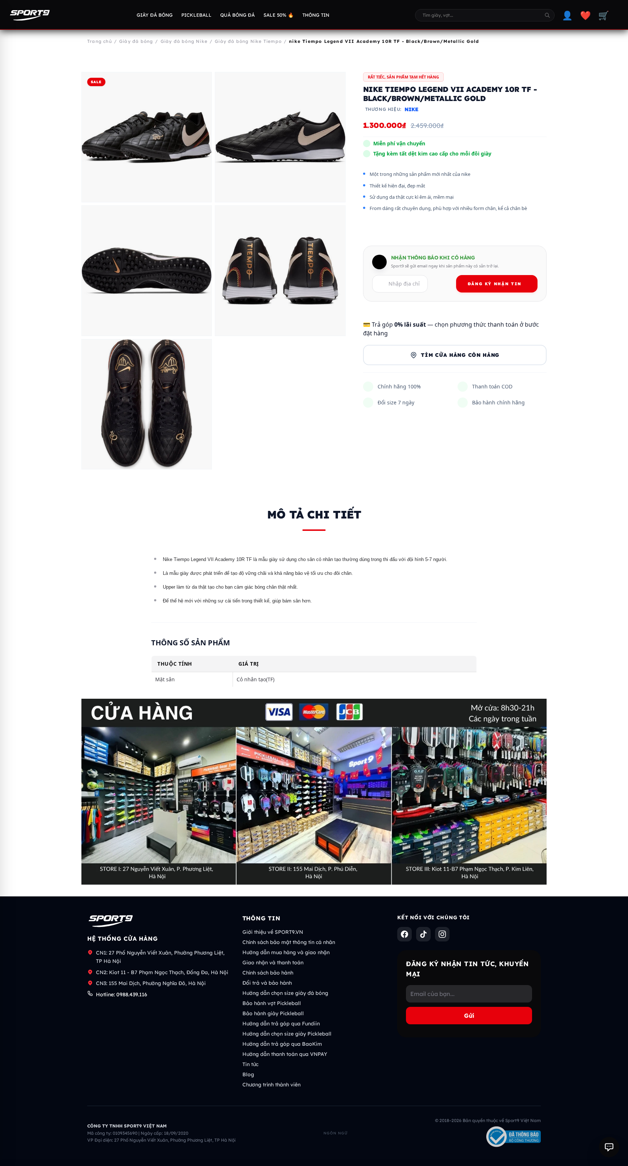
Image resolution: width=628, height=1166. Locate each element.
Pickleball (196, 15)
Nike (411, 109)
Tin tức (250, 1064)
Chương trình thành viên (271, 1084)
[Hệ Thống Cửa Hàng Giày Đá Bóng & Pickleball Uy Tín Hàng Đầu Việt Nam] (30, 15)
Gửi (469, 1015)
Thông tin (315, 15)
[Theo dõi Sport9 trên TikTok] (423, 934)
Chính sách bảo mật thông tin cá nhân (288, 942)
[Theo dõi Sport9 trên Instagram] (442, 934)
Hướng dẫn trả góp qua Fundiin (281, 1023)
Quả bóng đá (237, 15)
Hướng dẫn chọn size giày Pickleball (286, 1033)
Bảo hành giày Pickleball (273, 1013)
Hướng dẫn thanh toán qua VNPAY (284, 1054)
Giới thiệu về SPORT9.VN (272, 932)
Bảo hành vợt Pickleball (271, 1003)
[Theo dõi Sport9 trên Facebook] (404, 934)
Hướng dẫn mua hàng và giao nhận (286, 952)
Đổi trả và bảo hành (267, 983)
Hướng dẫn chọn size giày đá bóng (285, 993)
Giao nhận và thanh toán (272, 962)
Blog (248, 1074)
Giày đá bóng (155, 15)
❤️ (585, 15)
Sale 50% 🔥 (278, 15)
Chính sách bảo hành (267, 972)
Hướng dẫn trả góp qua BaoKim (282, 1044)
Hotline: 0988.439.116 (121, 994)
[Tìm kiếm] (547, 15)
